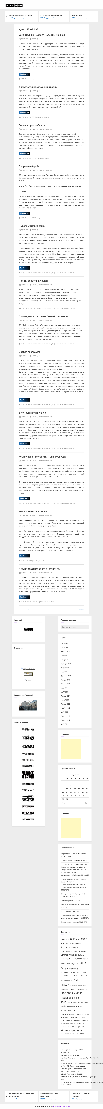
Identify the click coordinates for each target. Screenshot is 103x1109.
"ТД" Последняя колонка (40, 117)
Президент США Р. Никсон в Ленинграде (82, 1095)
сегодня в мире (65, 1023)
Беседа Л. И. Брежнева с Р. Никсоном (75, 905)
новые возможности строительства (71, 1010)
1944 (63, 940)
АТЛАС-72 (78, 944)
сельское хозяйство (77, 1023)
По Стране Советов (66, 980)
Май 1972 (64, 648)
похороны (65, 1020)
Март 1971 (64, 672)
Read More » (25, 74)
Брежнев (66, 947)
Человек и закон (72, 993)
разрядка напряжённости (79, 1020)
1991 (63, 943)
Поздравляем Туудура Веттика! (51, 15)
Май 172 (64, 724)
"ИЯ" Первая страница (17, 18)
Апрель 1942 (65, 720)
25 (71, 796)
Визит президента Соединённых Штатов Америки (74, 951)
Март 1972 (64, 656)
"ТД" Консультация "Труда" (30, 561)
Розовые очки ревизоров (33, 511)
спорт (74, 1026)
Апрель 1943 (65, 716)
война (64, 1006)
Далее (80, 609)
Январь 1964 (65, 696)
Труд (42, 561)
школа (81, 1034)
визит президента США (79, 1002)
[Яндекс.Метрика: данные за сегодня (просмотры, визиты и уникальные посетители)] (28, 669)
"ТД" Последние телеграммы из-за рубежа (36, 273)
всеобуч (71, 1007)
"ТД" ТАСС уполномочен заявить (63, 273)
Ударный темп (77, 15)
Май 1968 (64, 692)
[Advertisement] (71, 749)
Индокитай (76, 964)
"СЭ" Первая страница (80, 1099)
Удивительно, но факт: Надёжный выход (42, 34)
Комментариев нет (45, 39)
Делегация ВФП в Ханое (32, 412)
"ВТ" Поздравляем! (47, 18)
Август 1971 (65, 668)
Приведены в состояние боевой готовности (43, 316)
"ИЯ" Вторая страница (80, 18)
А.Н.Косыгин (70, 944)
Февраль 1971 (66, 676)
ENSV (34, 39)
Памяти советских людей (33, 280)
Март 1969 (64, 688)
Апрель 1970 (65, 684)
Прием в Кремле (67, 901)
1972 (73, 939)
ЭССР (68, 1002)
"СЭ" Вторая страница (48, 1099)
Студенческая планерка (70, 922)
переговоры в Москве (83, 1014)
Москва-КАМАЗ (66, 911)
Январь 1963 (65, 704)
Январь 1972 (65, 660)
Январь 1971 (65, 680)
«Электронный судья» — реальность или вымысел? (22, 1095)
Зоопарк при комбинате (32, 125)
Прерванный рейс (29, 166)
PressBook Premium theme (61, 1106)
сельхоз (63, 1027)
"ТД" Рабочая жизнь (28, 79)
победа (82, 1017)
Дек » (87, 803)
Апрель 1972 (65, 652)
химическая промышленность (70, 1034)
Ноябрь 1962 (65, 708)
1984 (84, 939)
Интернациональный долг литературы (49, 1095)
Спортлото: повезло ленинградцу (38, 87)
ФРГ (74, 989)
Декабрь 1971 (66, 664)
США (71, 989)
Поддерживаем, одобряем (70, 860)
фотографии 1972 (75, 1030)
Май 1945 (64, 712)
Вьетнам (74, 958)
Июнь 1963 (65, 700)
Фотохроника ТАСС (81, 989)
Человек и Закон (14, 1099)
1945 (67, 940)
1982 (78, 939)
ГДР (80, 959)
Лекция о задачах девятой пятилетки (39, 568)
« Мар (63, 803)
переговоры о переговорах (70, 1017)
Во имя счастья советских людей (20, 15)
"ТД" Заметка (26, 117)
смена (69, 1027)
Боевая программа (29, 351)
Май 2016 (64, 644)
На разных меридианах (32, 225)
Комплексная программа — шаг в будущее (42, 456)
